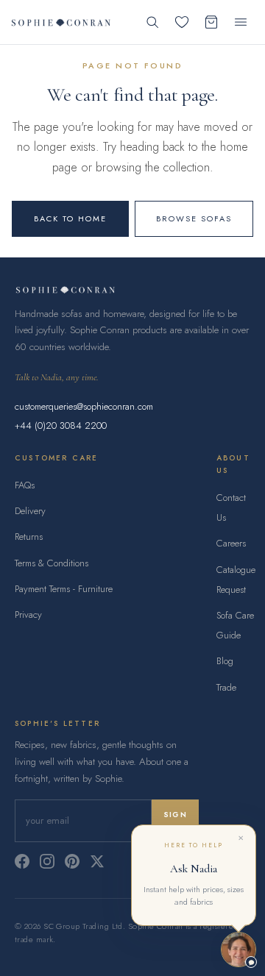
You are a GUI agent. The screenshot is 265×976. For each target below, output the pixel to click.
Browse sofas (194, 218)
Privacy (28, 614)
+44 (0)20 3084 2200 (61, 425)
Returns (29, 537)
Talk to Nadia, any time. (57, 377)
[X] (97, 861)
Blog (224, 661)
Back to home (70, 218)
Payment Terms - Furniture (64, 589)
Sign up (175, 821)
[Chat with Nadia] (238, 949)
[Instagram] (47, 861)
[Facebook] (22, 861)
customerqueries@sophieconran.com (84, 406)
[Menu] (241, 22)
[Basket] (211, 22)
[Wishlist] (182, 22)
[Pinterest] (72, 861)
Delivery (30, 511)
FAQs (25, 485)
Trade (226, 687)
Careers (231, 543)
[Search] (152, 22)
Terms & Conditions (51, 563)
